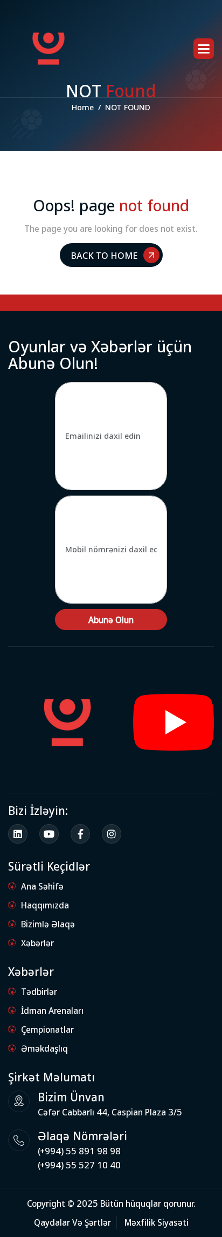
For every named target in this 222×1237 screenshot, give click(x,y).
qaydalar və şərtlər (72, 1222)
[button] (203, 48)
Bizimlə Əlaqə (48, 924)
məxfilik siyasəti (156, 1222)
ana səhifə (42, 886)
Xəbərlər (37, 943)
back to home (104, 255)
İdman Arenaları (52, 1010)
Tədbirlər (39, 991)
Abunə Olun (111, 619)
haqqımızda (45, 905)
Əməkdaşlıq (44, 1048)
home (83, 107)
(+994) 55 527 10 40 (79, 1165)
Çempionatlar (47, 1029)
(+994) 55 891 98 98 (79, 1151)
